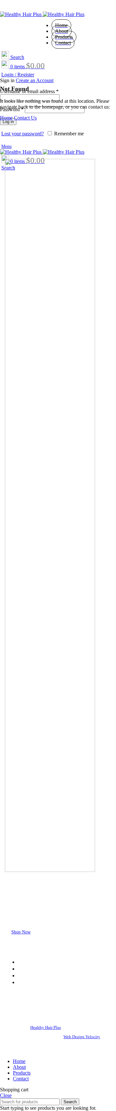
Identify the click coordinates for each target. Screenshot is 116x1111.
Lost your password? (22, 133)
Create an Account (34, 80)
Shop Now (21, 932)
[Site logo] (21, 14)
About (25, 968)
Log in (8, 121)
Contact (27, 982)
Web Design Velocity (81, 1036)
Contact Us (25, 118)
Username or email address (29, 91)
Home (6, 118)
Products (28, 975)
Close (6, 1095)
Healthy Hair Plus (45, 1027)
